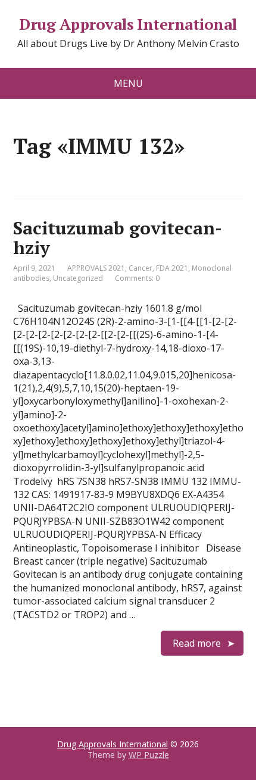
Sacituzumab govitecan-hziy (117, 237)
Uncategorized (78, 278)
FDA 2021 (172, 268)
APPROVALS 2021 (96, 268)
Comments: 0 (137, 278)
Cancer (140, 268)
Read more (197, 643)
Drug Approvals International (127, 24)
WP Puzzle (149, 754)
